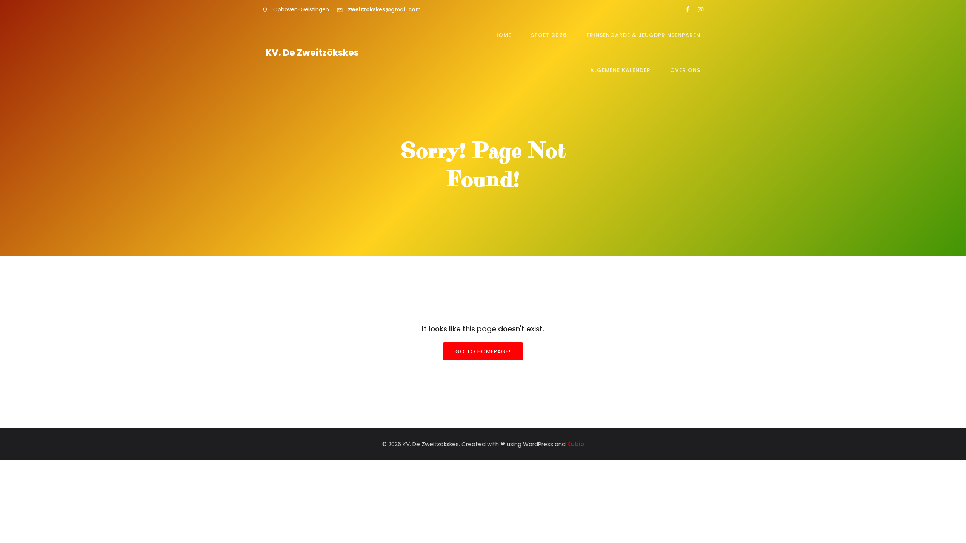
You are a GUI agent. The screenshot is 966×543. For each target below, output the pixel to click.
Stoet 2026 (549, 35)
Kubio (575, 444)
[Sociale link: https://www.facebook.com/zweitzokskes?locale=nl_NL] (684, 10)
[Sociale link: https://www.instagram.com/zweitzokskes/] (697, 10)
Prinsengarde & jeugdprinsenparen (643, 35)
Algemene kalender (620, 70)
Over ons (685, 70)
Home (502, 35)
